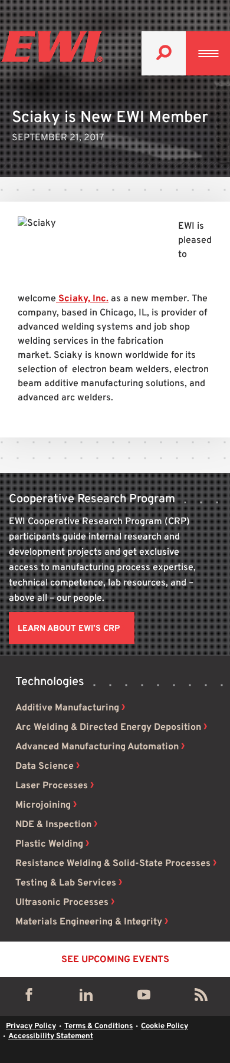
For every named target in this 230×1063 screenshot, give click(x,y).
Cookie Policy (164, 1026)
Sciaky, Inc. (82, 299)
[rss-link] (201, 997)
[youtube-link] (143, 997)
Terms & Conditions (98, 1026)
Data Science (44, 766)
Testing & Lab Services (65, 883)
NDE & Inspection (53, 825)
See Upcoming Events (115, 960)
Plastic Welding (49, 844)
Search (164, 53)
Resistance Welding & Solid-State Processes (113, 864)
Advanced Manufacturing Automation (97, 747)
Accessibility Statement (50, 1036)
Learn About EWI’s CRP (69, 628)
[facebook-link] (28, 997)
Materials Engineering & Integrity (88, 922)
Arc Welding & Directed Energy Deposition (108, 727)
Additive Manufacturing (67, 708)
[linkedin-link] (86, 997)
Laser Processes (51, 786)
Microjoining (43, 805)
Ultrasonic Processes (62, 903)
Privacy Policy (31, 1026)
